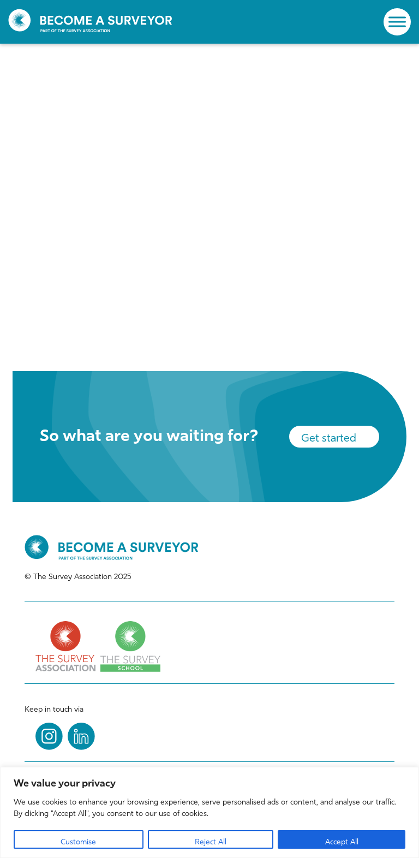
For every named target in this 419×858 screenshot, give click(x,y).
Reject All (210, 842)
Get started (328, 437)
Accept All (341, 842)
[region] (209, 812)
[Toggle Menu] (397, 21)
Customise (78, 842)
